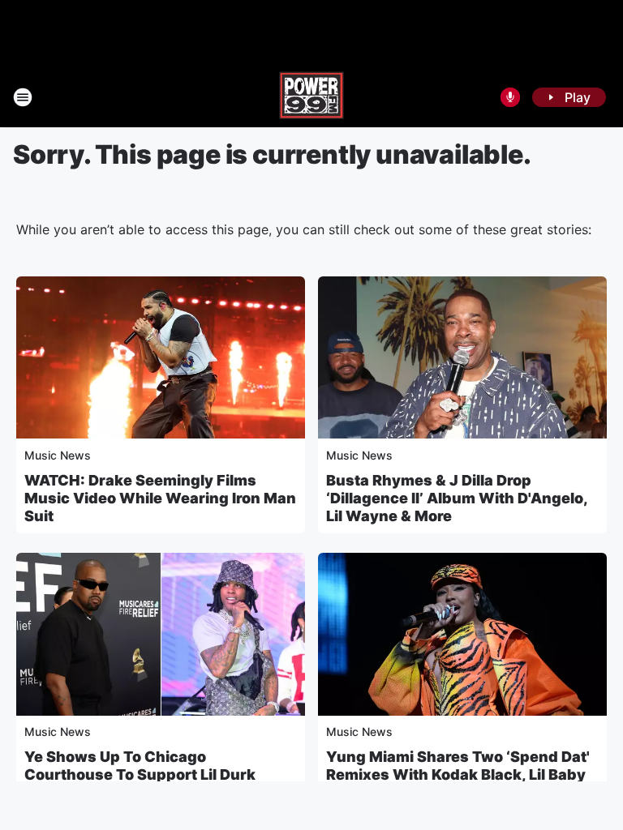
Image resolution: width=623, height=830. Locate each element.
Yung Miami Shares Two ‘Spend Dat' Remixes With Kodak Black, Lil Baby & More (458, 774)
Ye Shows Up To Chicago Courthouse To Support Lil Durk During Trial (140, 774)
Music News (57, 455)
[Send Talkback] (510, 97)
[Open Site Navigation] (22, 97)
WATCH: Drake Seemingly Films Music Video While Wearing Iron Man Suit (160, 498)
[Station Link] (311, 97)
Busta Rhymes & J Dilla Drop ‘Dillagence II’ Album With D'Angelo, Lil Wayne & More (456, 498)
